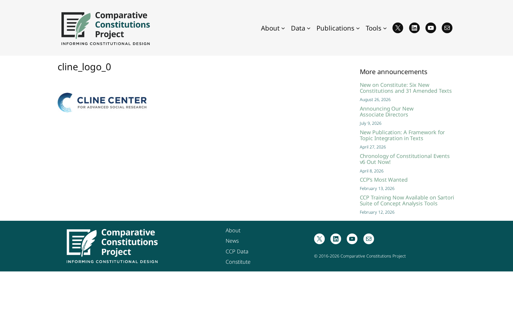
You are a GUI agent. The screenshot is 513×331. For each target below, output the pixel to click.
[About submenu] (283, 28)
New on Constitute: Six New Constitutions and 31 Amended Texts (406, 88)
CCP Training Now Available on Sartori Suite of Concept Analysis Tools (407, 200)
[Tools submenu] (385, 28)
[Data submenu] (309, 28)
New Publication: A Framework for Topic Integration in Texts (402, 135)
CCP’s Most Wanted (384, 180)
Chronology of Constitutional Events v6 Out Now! (405, 159)
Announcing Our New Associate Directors (387, 111)
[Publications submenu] (358, 28)
